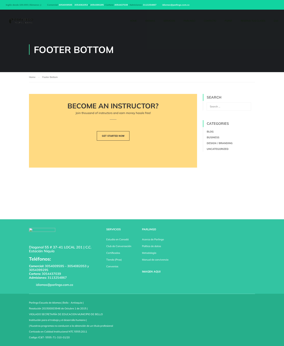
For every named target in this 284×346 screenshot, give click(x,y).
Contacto (210, 20)
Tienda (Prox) (114, 259)
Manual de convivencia (155, 259)
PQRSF (228, 20)
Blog (210, 131)
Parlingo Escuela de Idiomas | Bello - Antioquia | (56, 302)
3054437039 (121, 4)
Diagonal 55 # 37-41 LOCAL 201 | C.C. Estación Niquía (60, 249)
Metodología (149, 252)
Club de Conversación (118, 246)
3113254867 (149, 4)
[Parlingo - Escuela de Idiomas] (20, 22)
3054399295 (97, 4)
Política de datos (151, 246)
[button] (113, 136)
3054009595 (65, 4)
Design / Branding (220, 143)
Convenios (112, 266)
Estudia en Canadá (117, 239)
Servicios (169, 20)
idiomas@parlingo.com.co (176, 4)
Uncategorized (218, 148)
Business (213, 137)
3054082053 (81, 4)
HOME (133, 20)
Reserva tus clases (253, 20)
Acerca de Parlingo (153, 239)
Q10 (276, 20)
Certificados (113, 252)
